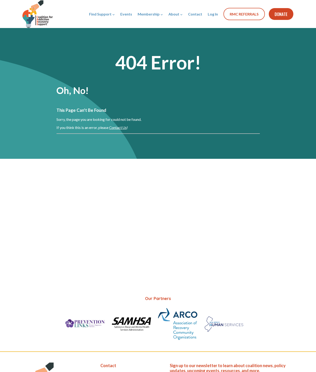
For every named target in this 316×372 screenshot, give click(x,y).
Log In (213, 14)
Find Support (100, 14)
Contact (195, 14)
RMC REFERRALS (244, 14)
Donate (281, 14)
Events (126, 14)
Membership (149, 14)
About (173, 14)
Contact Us (118, 127)
